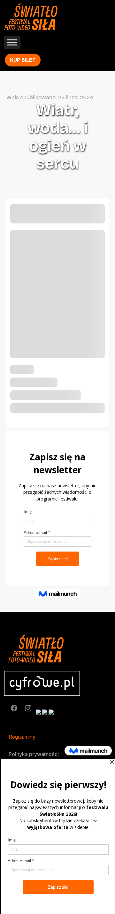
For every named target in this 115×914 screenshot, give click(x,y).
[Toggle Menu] (12, 42)
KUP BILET (22, 60)
